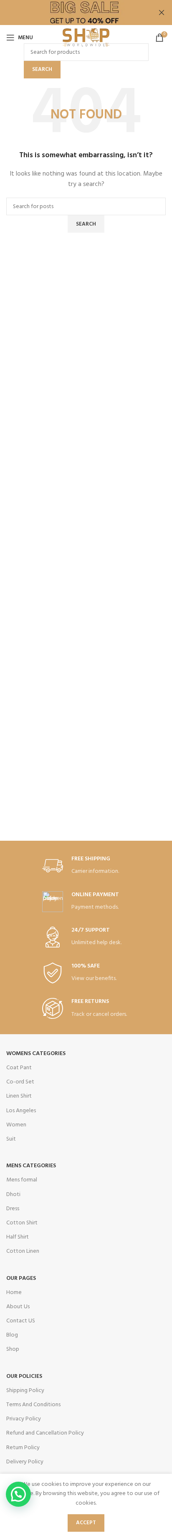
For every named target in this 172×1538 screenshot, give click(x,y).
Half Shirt (17, 1237)
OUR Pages (21, 1278)
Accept (86, 1522)
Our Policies (24, 1376)
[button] (18, 1494)
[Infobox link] (86, 866)
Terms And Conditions (33, 1405)
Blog (12, 1335)
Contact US (20, 1321)
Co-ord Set (20, 1082)
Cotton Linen (22, 1251)
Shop (12, 1349)
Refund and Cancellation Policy (45, 1433)
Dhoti (13, 1194)
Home (14, 1292)
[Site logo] (86, 38)
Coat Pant (19, 1068)
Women (16, 1125)
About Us (18, 1307)
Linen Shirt (19, 1096)
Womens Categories (36, 1053)
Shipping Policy (25, 1390)
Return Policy (23, 1448)
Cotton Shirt (22, 1223)
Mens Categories (31, 1166)
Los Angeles (21, 1111)
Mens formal (21, 1180)
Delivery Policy (24, 1462)
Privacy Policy (23, 1419)
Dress (12, 1209)
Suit (11, 1139)
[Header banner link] (73, 12)
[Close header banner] (161, 12)
